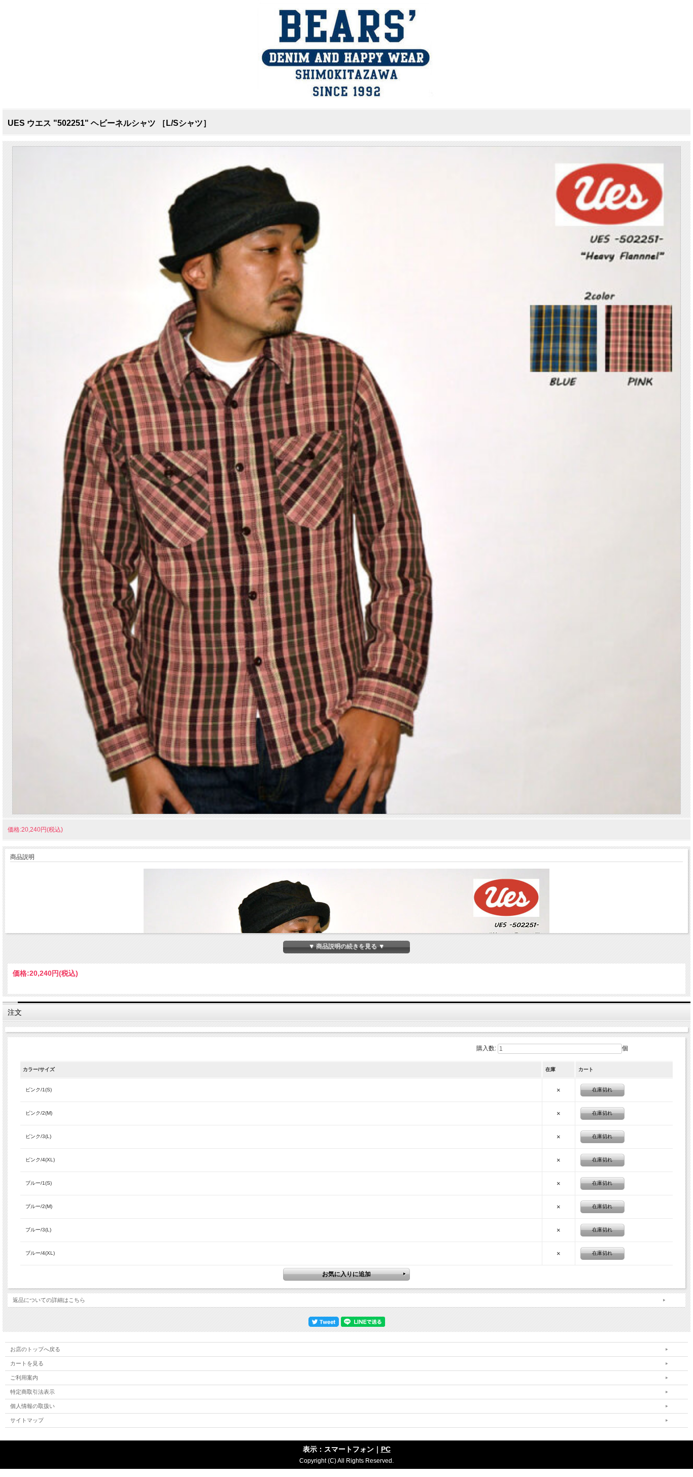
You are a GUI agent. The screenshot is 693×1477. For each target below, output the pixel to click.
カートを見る (27, 1363)
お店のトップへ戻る (35, 1349)
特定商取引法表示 (32, 1392)
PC (386, 1449)
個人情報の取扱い (32, 1406)
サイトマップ (27, 1420)
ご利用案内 (24, 1378)
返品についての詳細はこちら (49, 1300)
